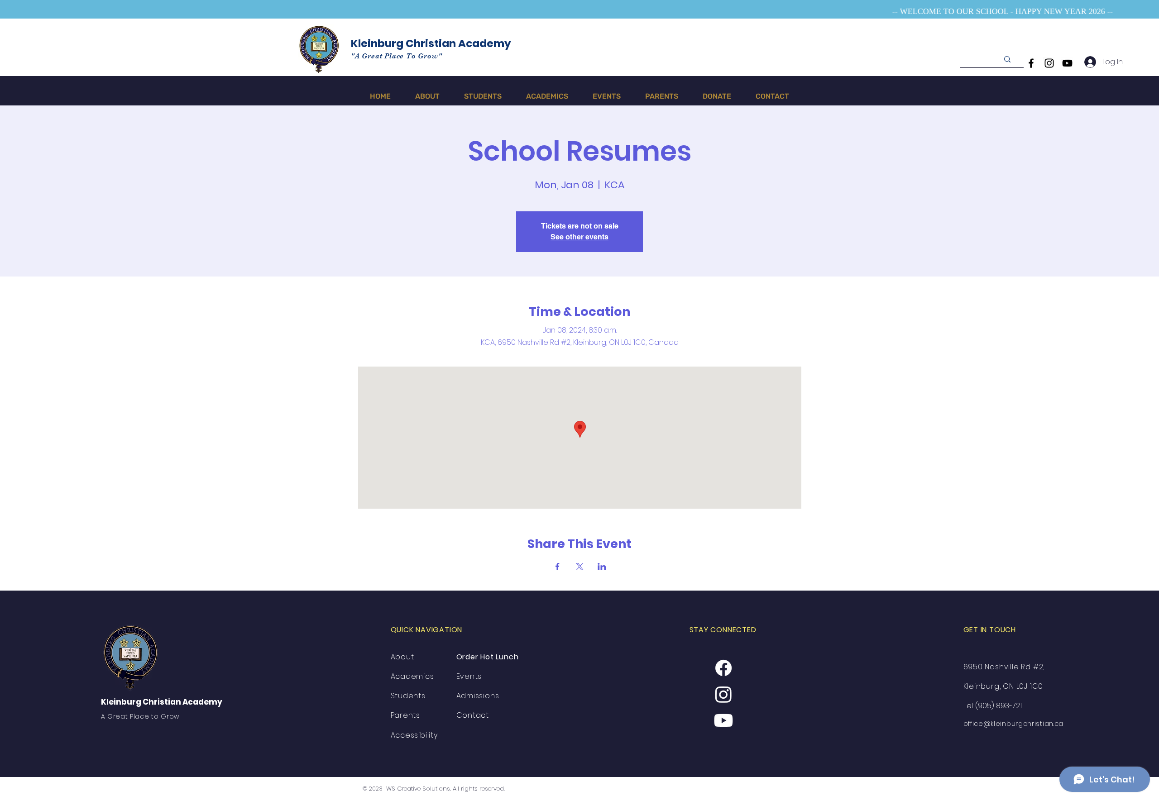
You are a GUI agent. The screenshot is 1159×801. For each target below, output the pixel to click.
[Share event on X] (579, 566)
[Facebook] (1031, 63)
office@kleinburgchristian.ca (1013, 723)
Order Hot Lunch (488, 657)
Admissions (477, 696)
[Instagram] (1049, 63)
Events (469, 676)
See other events (579, 237)
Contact (472, 715)
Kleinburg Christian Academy (431, 43)
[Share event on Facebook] (557, 566)
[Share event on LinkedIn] (602, 566)
